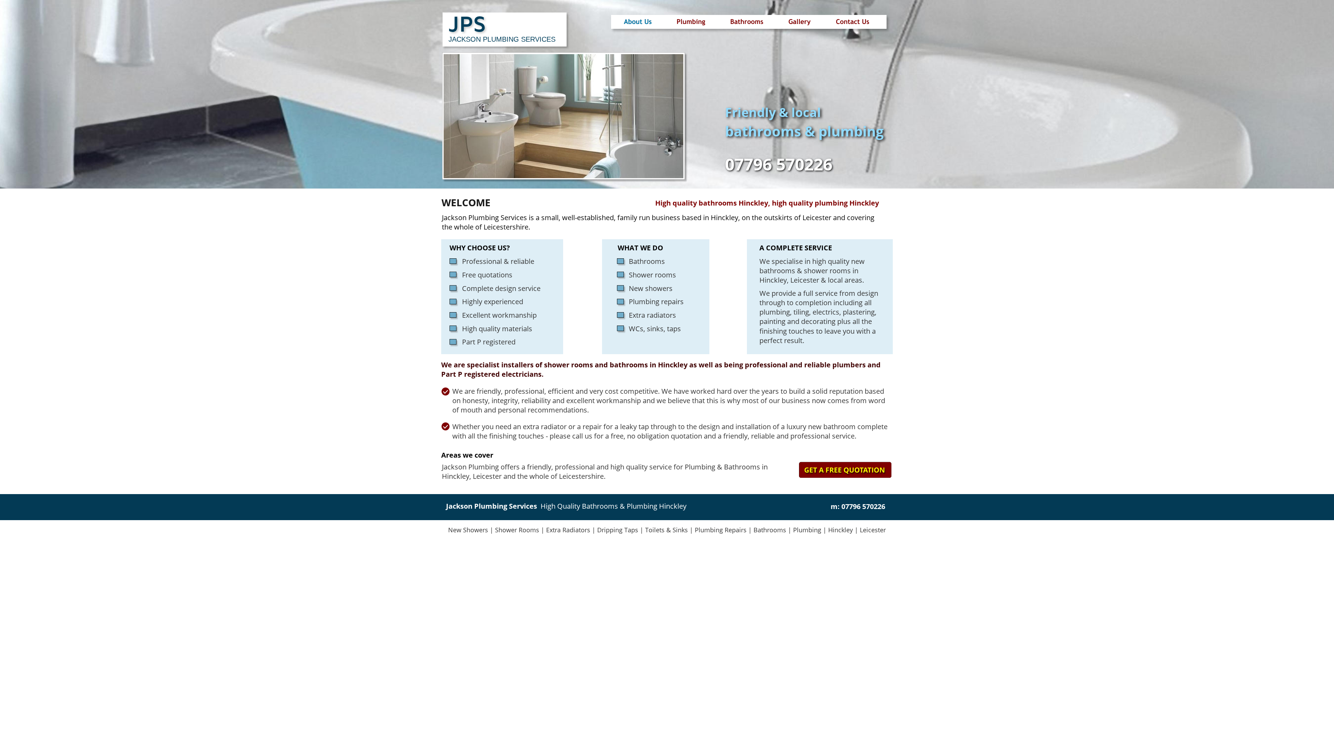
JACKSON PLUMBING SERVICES (501, 39)
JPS (467, 23)
